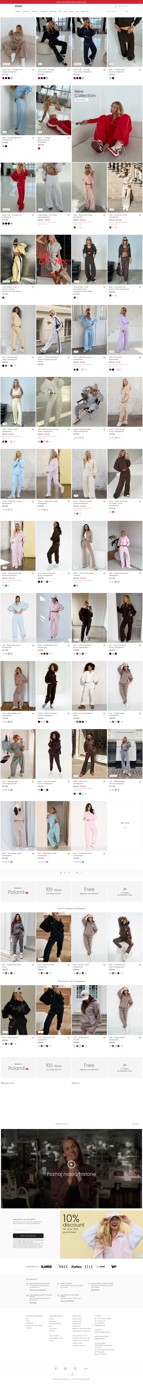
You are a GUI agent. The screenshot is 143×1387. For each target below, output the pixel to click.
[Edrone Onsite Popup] (71, 693)
